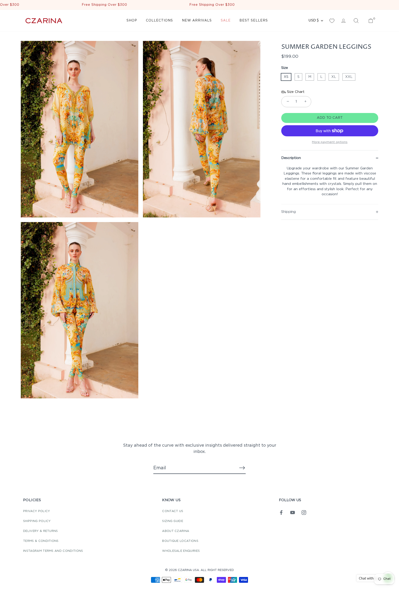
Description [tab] (291, 157)
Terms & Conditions (41, 541)
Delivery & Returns (40, 531)
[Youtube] (292, 512)
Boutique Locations (180, 541)
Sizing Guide (172, 521)
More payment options (330, 142)
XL (333, 76)
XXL (349, 76)
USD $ (313, 20)
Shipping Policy (37, 521)
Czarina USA (188, 570)
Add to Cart (330, 117)
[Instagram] (304, 512)
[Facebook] (281, 512)
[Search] (356, 21)
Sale (226, 20)
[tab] (329, 185)
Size (284, 67)
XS (286, 76)
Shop (132, 20)
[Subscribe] (242, 468)
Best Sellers (253, 20)
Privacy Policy (36, 511)
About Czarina (175, 531)
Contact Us (172, 511)
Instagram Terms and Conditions (53, 551)
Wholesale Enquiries (181, 551)
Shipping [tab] (288, 211)
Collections (159, 20)
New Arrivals (197, 20)
